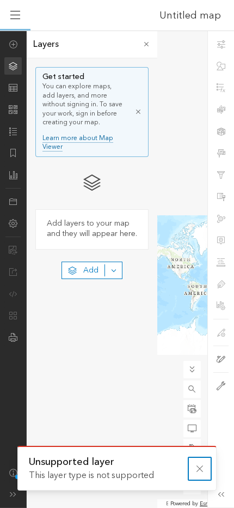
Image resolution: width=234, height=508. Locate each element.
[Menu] (15, 15)
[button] (192, 389)
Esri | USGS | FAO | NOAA (167, 503)
